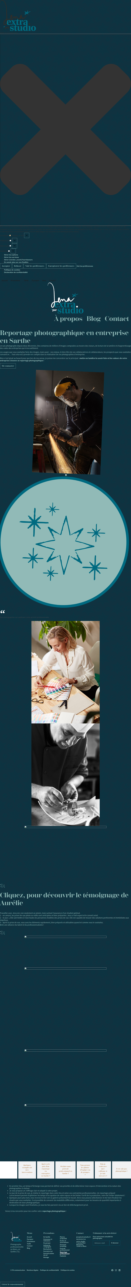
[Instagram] (116, 1270)
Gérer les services (11, 257)
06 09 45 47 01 (81, 1239)
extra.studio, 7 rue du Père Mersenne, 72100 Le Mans (81, 1243)
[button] (65, 129)
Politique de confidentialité (49, 1270)
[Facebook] (112, 1270)
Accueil (29, 1237)
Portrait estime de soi (48, 1254)
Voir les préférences (34, 266)
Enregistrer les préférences (61, 266)
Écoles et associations (64, 1241)
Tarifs (29, 1244)
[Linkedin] (119, 1270)
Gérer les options (11, 255)
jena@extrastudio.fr (82, 1237)
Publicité (63, 1256)
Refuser (17, 266)
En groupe (46, 1243)
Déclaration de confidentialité (16, 272)
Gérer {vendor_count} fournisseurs (18, 260)
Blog (94, 319)
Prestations (31, 1241)
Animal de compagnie (47, 1246)
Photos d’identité (63, 1238)
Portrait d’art (48, 1251)
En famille (46, 1237)
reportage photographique (53, 1211)
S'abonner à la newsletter (105, 1233)
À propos (68, 319)
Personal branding (63, 1245)
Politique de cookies (12, 270)
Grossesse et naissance (47, 1240)
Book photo (47, 1249)
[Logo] (66, 298)
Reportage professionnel (64, 1253)
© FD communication (17, 1270)
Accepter (6, 266)
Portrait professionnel (64, 1249)
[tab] (8, 1170)
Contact (117, 319)
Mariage (46, 1257)
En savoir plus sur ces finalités (16, 262)
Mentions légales (32, 1270)
